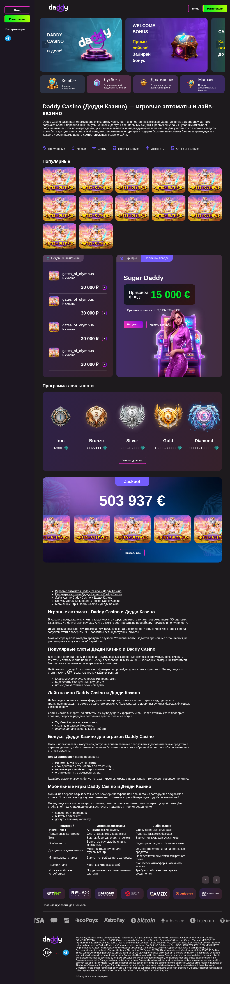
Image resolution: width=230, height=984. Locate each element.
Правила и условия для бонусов (64, 905)
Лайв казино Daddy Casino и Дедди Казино (83, 597)
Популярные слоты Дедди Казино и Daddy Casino (88, 594)
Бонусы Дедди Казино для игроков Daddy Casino (87, 600)
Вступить (133, 324)
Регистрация (17, 19)
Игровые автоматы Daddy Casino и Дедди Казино (88, 591)
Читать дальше (160, 324)
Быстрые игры (15, 29)
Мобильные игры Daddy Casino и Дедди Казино (87, 604)
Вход (17, 10)
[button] (45, 44)
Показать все (132, 552)
